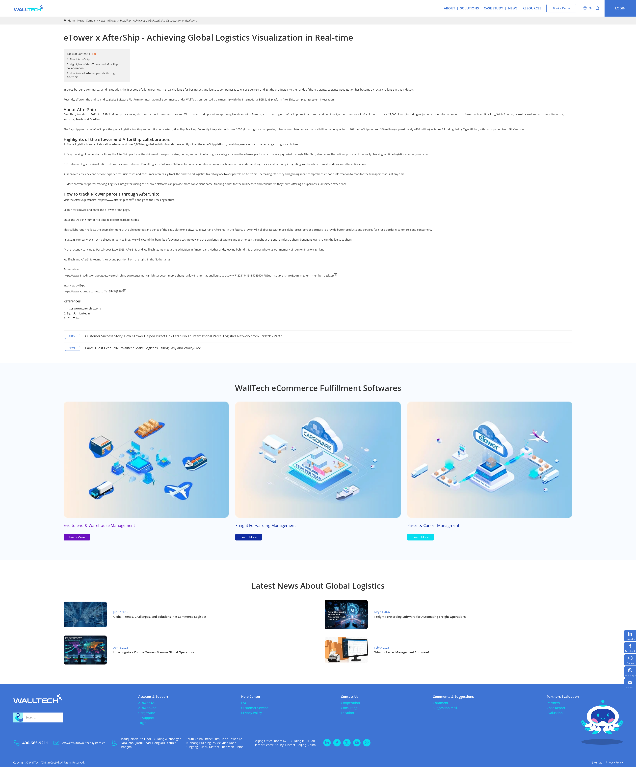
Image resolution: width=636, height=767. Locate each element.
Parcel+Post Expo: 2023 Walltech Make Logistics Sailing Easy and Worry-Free (143, 348)
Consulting (349, 708)
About (449, 8)
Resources (532, 8)
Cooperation (350, 703)
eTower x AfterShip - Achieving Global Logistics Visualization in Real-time (152, 20)
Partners (553, 703)
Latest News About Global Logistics (318, 585)
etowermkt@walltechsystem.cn (84, 743)
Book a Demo (561, 8)
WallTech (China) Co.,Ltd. (44, 762)
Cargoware (146, 713)
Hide (94, 54)
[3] (124, 290)
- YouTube (73, 318)
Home (72, 20)
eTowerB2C (147, 703)
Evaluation (555, 713)
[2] (335, 274)
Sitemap (597, 762)
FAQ (244, 703)
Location (347, 713)
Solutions (469, 8)
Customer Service (254, 708)
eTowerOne (147, 708)
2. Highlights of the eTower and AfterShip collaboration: (92, 66)
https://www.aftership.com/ (115, 200)
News (513, 8)
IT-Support (146, 718)
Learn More (77, 537)
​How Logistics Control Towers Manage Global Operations (154, 652)
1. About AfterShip (78, 59)
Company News (95, 20)
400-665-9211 (35, 743)
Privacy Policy (251, 713)
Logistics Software (117, 99)
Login (142, 722)
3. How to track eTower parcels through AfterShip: (91, 75)
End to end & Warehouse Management (99, 525)
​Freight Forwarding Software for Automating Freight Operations (420, 617)
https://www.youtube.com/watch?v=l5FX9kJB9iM (93, 291)
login (620, 8)
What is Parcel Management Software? (401, 652)
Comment (440, 703)
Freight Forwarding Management (265, 525)
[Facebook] (630, 647)
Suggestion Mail (445, 708)
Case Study (493, 8)
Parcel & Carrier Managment (433, 525)
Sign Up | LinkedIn (78, 313)
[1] (133, 199)
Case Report (556, 708)
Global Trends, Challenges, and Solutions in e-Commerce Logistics (160, 617)
